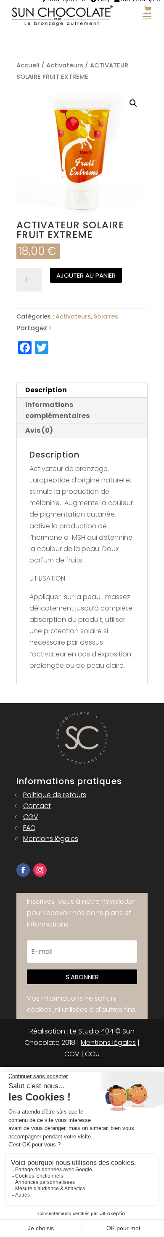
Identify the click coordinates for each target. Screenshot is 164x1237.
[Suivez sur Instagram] (40, 870)
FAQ (29, 828)
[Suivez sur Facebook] (23, 870)
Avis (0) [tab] (39, 430)
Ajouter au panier (86, 275)
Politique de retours (54, 795)
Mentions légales (50, 838)
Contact (37, 806)
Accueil (28, 65)
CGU (92, 1054)
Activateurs (64, 65)
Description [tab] (46, 390)
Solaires (106, 316)
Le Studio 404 (92, 1031)
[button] (133, 103)
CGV (30, 817)
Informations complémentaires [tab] (57, 410)
